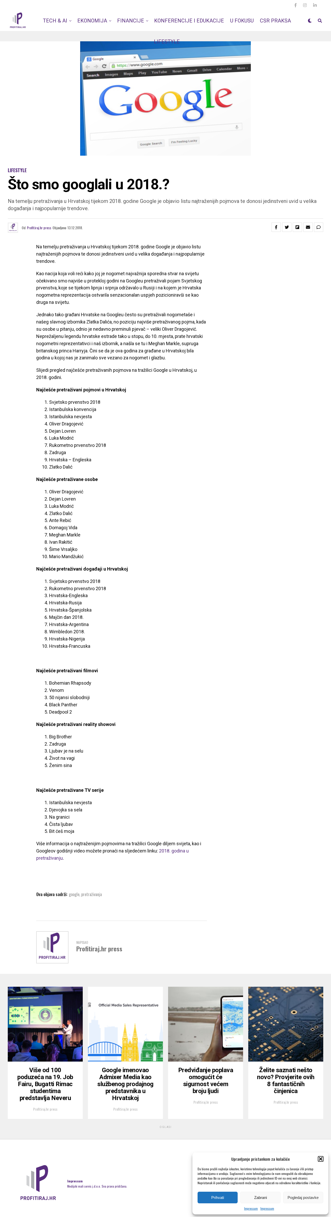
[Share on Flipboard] (297, 227)
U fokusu (242, 21)
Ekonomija (92, 21)
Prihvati (217, 1197)
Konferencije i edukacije (189, 21)
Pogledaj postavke (303, 1197)
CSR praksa (275, 21)
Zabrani (260, 1197)
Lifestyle (167, 41)
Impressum (251, 1208)
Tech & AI (55, 21)
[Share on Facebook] (276, 227)
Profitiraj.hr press (39, 227)
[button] (320, 1158)
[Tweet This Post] (286, 227)
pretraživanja (91, 894)
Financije (130, 21)
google (74, 894)
